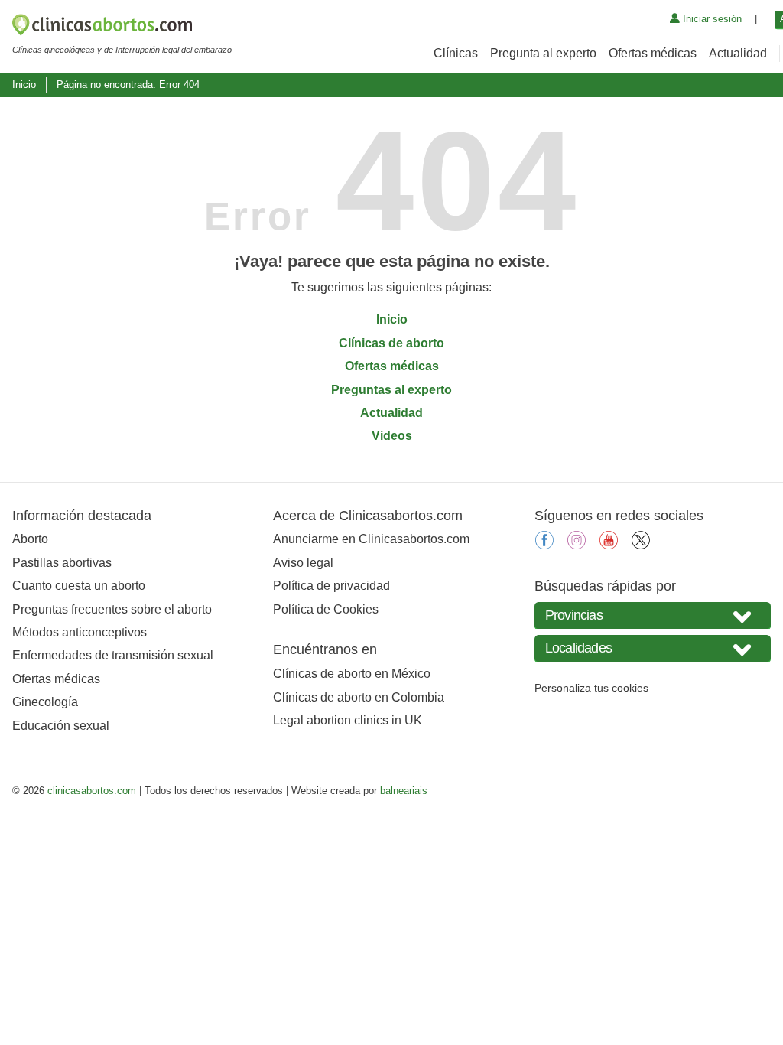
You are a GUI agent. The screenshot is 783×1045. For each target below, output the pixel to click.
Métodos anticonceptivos (79, 632)
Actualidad (738, 53)
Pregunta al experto (543, 53)
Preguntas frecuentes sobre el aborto (112, 609)
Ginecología (45, 701)
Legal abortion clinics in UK (347, 720)
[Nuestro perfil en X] (641, 545)
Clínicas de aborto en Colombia (358, 697)
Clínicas (456, 53)
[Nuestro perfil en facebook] (544, 545)
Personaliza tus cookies (591, 688)
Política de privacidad (331, 585)
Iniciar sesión (711, 18)
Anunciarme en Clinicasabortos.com (371, 538)
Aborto (30, 538)
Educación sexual (60, 725)
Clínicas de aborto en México (351, 673)
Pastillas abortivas (62, 562)
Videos (392, 435)
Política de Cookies (326, 609)
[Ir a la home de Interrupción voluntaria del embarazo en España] (122, 27)
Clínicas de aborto (391, 343)
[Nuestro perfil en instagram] (576, 545)
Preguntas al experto (391, 389)
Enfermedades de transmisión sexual (112, 655)
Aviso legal (303, 562)
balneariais (403, 790)
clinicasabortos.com (91, 790)
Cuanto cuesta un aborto (78, 585)
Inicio (24, 84)
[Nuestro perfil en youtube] (609, 545)
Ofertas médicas (653, 53)
